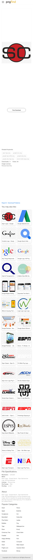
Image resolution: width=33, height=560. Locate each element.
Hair (17, 535)
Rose (3, 529)
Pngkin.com (5, 548)
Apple (3, 511)
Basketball (4, 517)
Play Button (5, 520)
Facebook (4, 551)
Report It (4, 203)
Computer (19, 541)
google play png (21, 156)
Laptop (18, 520)
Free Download (16, 110)
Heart (3, 508)
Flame (18, 508)
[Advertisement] (16, 25)
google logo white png (8, 156)
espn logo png (6, 153)
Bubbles (4, 523)
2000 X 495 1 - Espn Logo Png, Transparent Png (15, 415)
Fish (17, 538)
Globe (3, 541)
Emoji (18, 529)
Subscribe (19, 517)
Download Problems (14, 203)
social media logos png (23, 159)
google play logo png (8, 159)
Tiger (3, 526)
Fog (17, 523)
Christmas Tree (6, 532)
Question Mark (20, 548)
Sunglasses (5, 514)
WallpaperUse (20, 526)
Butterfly (18, 511)
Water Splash (20, 545)
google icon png (17, 153)
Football (4, 535)
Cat (17, 514)
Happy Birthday (6, 538)
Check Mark (19, 532)
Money (18, 551)
